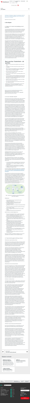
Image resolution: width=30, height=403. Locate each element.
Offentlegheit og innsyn (27, 381)
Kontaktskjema (2, 393)
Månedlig (22, 395)
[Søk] (18, 5)
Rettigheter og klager (17, 1)
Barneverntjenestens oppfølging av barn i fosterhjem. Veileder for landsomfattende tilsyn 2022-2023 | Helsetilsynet (15, 170)
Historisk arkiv (22, 381)
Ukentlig (26, 394)
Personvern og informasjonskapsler (17, 381)
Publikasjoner (23, 1)
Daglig (22, 394)
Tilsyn (14, 1)
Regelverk (11, 1)
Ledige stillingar (2, 381)
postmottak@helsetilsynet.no (4, 394)
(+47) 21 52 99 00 (5, 392)
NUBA (27, 1)
